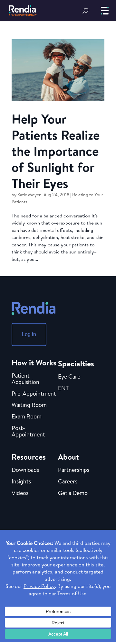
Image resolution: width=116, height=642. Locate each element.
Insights (21, 481)
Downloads (25, 470)
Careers (67, 481)
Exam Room (27, 416)
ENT (63, 388)
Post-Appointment (28, 431)
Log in (29, 334)
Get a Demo (73, 493)
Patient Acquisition (25, 379)
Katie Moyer (29, 194)
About (68, 456)
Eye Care (69, 377)
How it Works (34, 362)
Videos (20, 493)
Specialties (76, 363)
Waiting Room (29, 405)
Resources (29, 456)
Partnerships (73, 470)
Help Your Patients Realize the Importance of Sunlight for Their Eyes (56, 151)
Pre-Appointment (34, 394)
